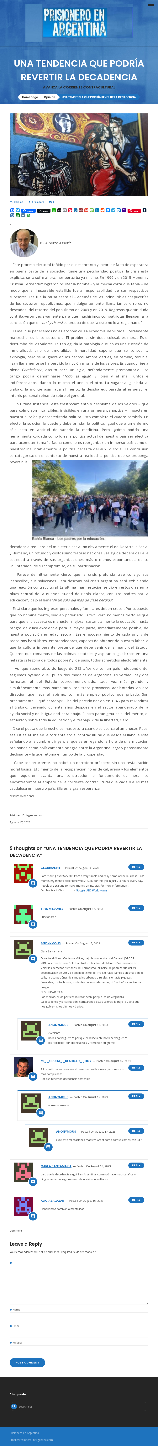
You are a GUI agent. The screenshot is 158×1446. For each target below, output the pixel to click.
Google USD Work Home (91, 890)
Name (16, 1309)
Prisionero (38, 202)
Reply (136, 867)
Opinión (49, 97)
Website (18, 1342)
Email (16, 1326)
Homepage (30, 97)
